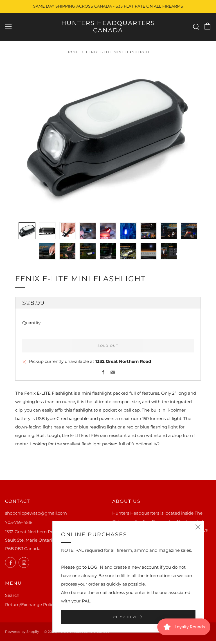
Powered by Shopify (22, 631)
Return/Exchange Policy (30, 604)
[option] (108, 138)
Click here (125, 617)
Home (72, 52)
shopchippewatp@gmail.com (36, 513)
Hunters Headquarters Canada (108, 26)
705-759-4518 (19, 522)
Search (12, 595)
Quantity (31, 322)
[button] (27, 230)
